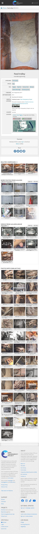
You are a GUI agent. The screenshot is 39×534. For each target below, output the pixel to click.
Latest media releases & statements (29, 514)
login (22, 141)
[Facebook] (22, 501)
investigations (4, 482)
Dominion (7, 509)
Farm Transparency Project (26, 99)
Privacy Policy (4, 484)
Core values (23, 470)
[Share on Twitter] (18, 151)
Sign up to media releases (27, 516)
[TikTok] (30, 501)
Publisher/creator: (16, 99)
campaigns (10, 480)
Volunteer (3, 501)
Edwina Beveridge (16, 89)
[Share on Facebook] (15, 151)
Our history (23, 467)
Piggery (14, 87)
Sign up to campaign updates (27, 508)
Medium (18, 143)
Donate (3, 499)
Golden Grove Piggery (18, 115)
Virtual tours (4, 516)
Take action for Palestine (7, 490)
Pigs (13, 83)
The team (23, 465)
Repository (5, 512)
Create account (4, 526)
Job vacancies (24, 474)
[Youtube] (34, 501)
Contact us (23, 476)
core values (10, 478)
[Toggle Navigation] (2, 3)
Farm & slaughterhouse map (7, 514)
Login (2, 524)
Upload (36, 181)
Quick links (3, 528)
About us (23, 463)
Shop (2, 503)
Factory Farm (25, 87)
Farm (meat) (15, 80)
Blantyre (32, 87)
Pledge (22, 522)
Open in (17, 118)
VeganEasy (23, 526)
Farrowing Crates (25, 89)
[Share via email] (21, 151)
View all (30, 181)
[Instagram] (26, 501)
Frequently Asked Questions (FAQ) (29, 472)
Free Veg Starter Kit (25, 524)
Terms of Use (4, 486)
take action (12, 482)
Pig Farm (19, 87)
